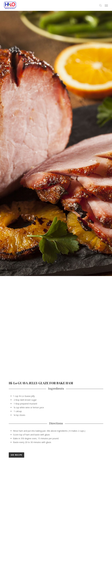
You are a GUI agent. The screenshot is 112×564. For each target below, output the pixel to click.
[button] (106, 5)
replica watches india (18, 450)
